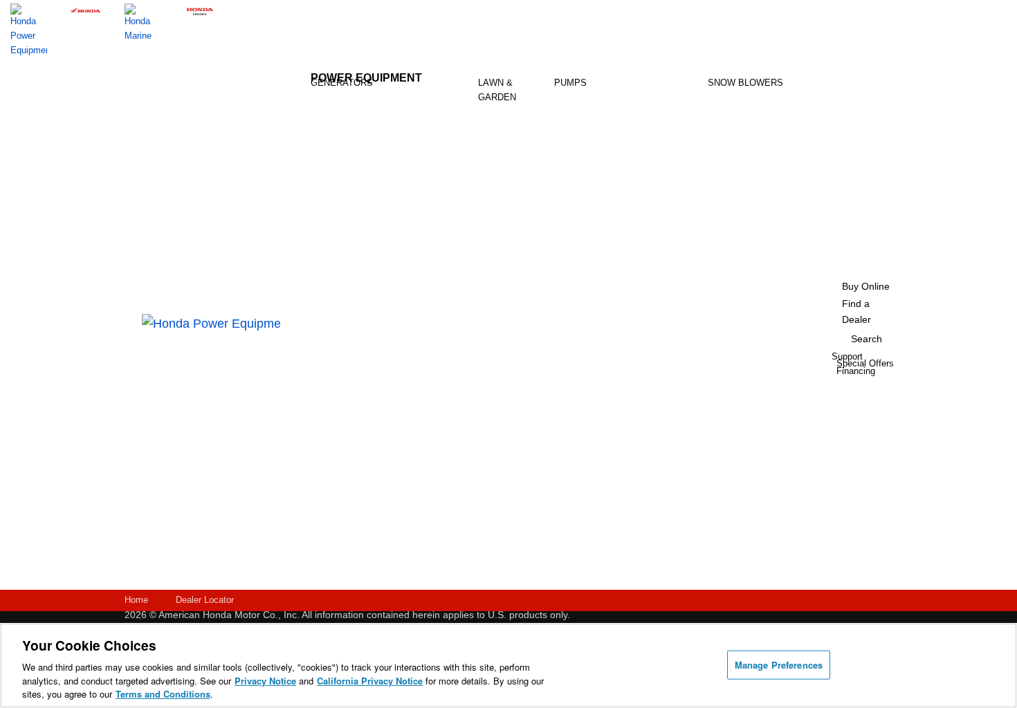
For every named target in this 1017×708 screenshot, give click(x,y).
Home (136, 600)
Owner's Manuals (422, 346)
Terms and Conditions (163, 693)
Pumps (570, 82)
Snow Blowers (745, 82)
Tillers (509, 162)
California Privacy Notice (370, 680)
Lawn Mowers (509, 129)
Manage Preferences (779, 664)
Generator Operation (425, 400)
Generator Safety (425, 373)
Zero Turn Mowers (513, 223)
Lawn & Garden (497, 89)
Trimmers (509, 190)
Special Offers (380, 440)
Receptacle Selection (427, 481)
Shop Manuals (462, 400)
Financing (465, 530)
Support (461, 487)
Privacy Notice (265, 680)
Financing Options (384, 467)
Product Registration (469, 346)
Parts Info (456, 373)
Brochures (385, 418)
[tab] (512, 129)
